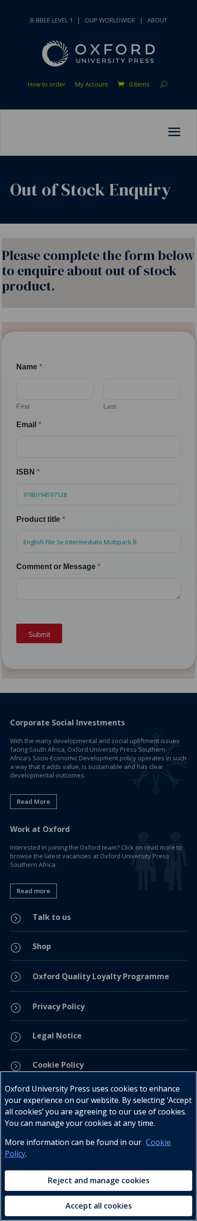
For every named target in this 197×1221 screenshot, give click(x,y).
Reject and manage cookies (99, 1180)
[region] (98, 1146)
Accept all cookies (99, 1205)
